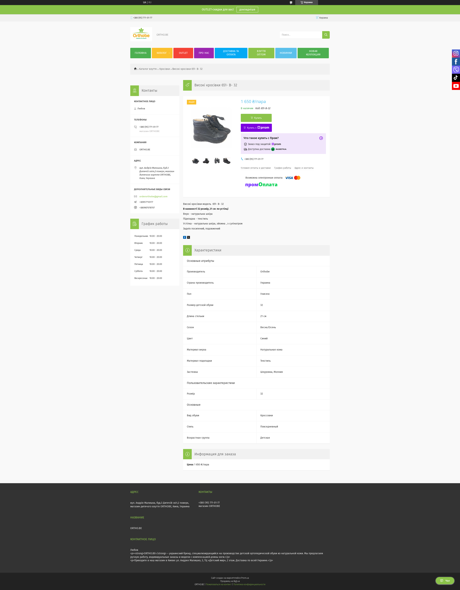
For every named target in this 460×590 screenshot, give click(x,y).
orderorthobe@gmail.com (153, 196)
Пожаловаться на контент (218, 585)
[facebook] (184, 238)
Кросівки (164, 69)
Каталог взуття (148, 69)
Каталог (162, 53)
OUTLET (183, 53)
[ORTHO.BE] (141, 40)
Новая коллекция (313, 53)
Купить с (252, 127)
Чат (447, 580)
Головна (140, 53)
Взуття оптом (261, 53)
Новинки (286, 53)
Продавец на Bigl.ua (230, 581)
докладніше (247, 9)
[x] (188, 238)
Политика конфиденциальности (249, 585)
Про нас (204, 53)
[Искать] (326, 35)
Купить (258, 118)
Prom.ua (245, 578)
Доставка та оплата (231, 53)
